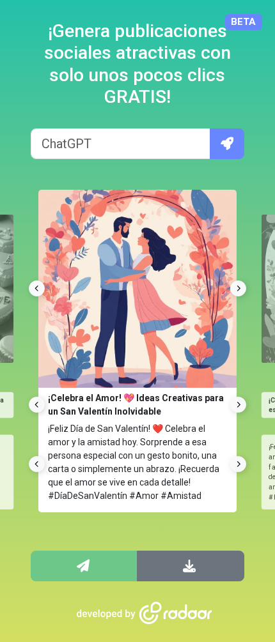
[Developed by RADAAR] (144, 613)
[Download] (190, 566)
